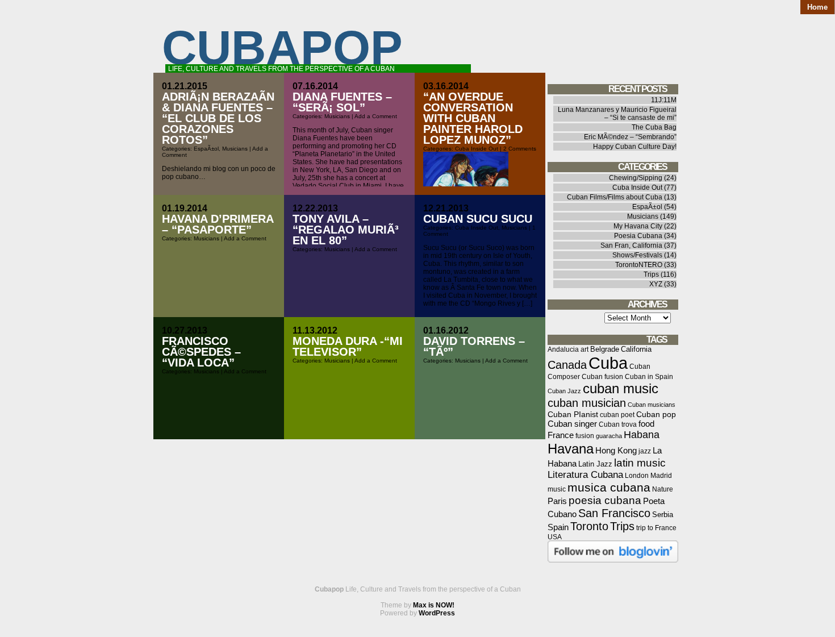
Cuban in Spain (649, 376)
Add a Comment (375, 116)
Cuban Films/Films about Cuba (614, 197)
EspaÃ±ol (206, 148)
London (637, 475)
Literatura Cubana (585, 474)
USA (555, 536)
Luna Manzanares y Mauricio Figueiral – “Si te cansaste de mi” (617, 114)
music (557, 489)
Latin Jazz (595, 464)
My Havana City (637, 226)
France (561, 435)
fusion (584, 435)
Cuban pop (656, 414)
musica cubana (608, 487)
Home (817, 7)
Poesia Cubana (638, 236)
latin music (640, 463)
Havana (571, 448)
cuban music (620, 388)
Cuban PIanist (573, 414)
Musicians (235, 148)
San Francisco (614, 513)
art (584, 349)
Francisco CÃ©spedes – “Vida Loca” (201, 352)
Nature (662, 489)
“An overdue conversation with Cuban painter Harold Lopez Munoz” (473, 118)
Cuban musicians (651, 404)
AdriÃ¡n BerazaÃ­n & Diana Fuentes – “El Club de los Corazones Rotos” (218, 118)
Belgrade (604, 349)
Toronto (589, 526)
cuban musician (587, 403)
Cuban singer (572, 423)
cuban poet (617, 414)
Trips (651, 274)
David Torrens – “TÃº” (474, 346)
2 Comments (519, 148)
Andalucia (563, 349)
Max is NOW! (433, 605)
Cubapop (282, 47)
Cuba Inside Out (476, 148)
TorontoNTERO (638, 265)
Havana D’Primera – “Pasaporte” (217, 224)
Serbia (662, 514)
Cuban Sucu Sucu (477, 219)
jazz (644, 451)
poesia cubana (605, 500)
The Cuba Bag (654, 127)
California (636, 349)
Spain (558, 527)
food (646, 423)
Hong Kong (616, 450)
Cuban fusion (602, 376)
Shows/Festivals (637, 255)
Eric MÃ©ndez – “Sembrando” (630, 137)
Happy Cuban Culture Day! (635, 147)
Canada (567, 365)
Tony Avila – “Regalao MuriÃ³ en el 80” (346, 230)
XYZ (655, 284)
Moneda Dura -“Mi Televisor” (348, 346)
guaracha (609, 435)
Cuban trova (618, 424)
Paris (557, 501)
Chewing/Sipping (635, 178)
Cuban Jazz (564, 391)
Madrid (661, 475)
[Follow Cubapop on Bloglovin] (613, 560)
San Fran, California (631, 245)
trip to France (656, 527)
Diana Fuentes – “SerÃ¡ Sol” (342, 102)
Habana (641, 434)
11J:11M (664, 100)
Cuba (608, 362)
